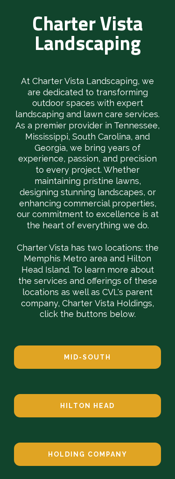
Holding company (87, 454)
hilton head (87, 405)
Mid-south (87, 357)
